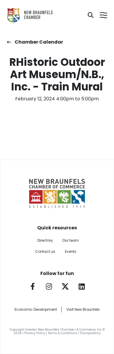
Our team (70, 240)
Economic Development (36, 309)
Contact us (45, 251)
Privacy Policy (34, 333)
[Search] (90, 15)
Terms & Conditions (62, 333)
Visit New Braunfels (83, 309)
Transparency (90, 333)
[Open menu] (103, 15)
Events (70, 251)
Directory (45, 240)
